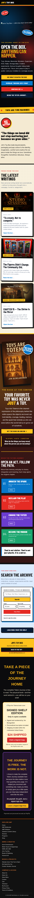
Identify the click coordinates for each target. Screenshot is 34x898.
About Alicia (5, 877)
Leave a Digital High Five (17, 806)
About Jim (5, 875)
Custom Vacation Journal (9, 866)
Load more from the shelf (17, 630)
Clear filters (17, 611)
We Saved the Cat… (7, 864)
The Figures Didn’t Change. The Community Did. (16, 266)
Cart (3, 881)
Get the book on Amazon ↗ (17, 431)
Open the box (8, 233)
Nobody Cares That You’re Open (11, 862)
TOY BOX (7, 2)
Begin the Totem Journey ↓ (17, 95)
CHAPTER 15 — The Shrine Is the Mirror (16, 310)
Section (20, 603)
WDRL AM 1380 (6, 849)
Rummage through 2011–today (17, 83)
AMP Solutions (6, 829)
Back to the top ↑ (17, 649)
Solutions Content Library (9, 831)
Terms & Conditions (7, 890)
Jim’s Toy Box (6, 851)
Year (5, 603)
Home (3, 825)
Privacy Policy (6, 888)
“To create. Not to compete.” (12, 219)
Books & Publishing (7, 853)
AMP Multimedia (6, 827)
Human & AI (5, 855)
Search (17, 599)
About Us (4, 873)
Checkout (4, 883)
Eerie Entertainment (7, 844)
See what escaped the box (17, 77)
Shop (3, 838)
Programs (4, 836)
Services (4, 833)
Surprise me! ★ (17, 89)
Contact (4, 879)
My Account (5, 886)
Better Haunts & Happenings (10, 846)
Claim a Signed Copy (17, 740)
